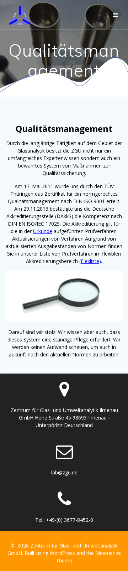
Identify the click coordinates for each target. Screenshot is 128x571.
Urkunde (42, 231)
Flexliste (90, 261)
